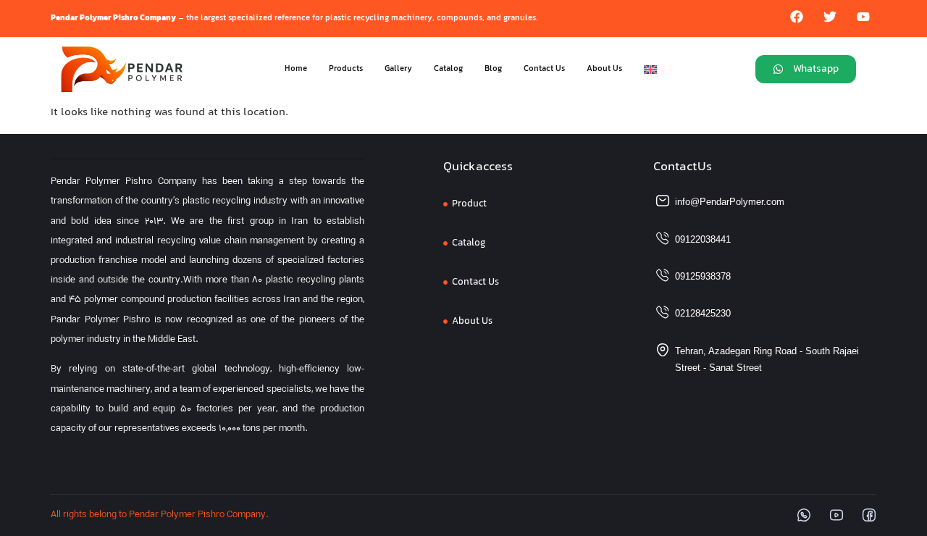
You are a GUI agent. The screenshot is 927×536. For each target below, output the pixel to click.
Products (346, 69)
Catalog (448, 69)
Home (296, 69)
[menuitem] (650, 69)
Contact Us (544, 69)
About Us (604, 69)
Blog (493, 69)
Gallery (398, 69)
